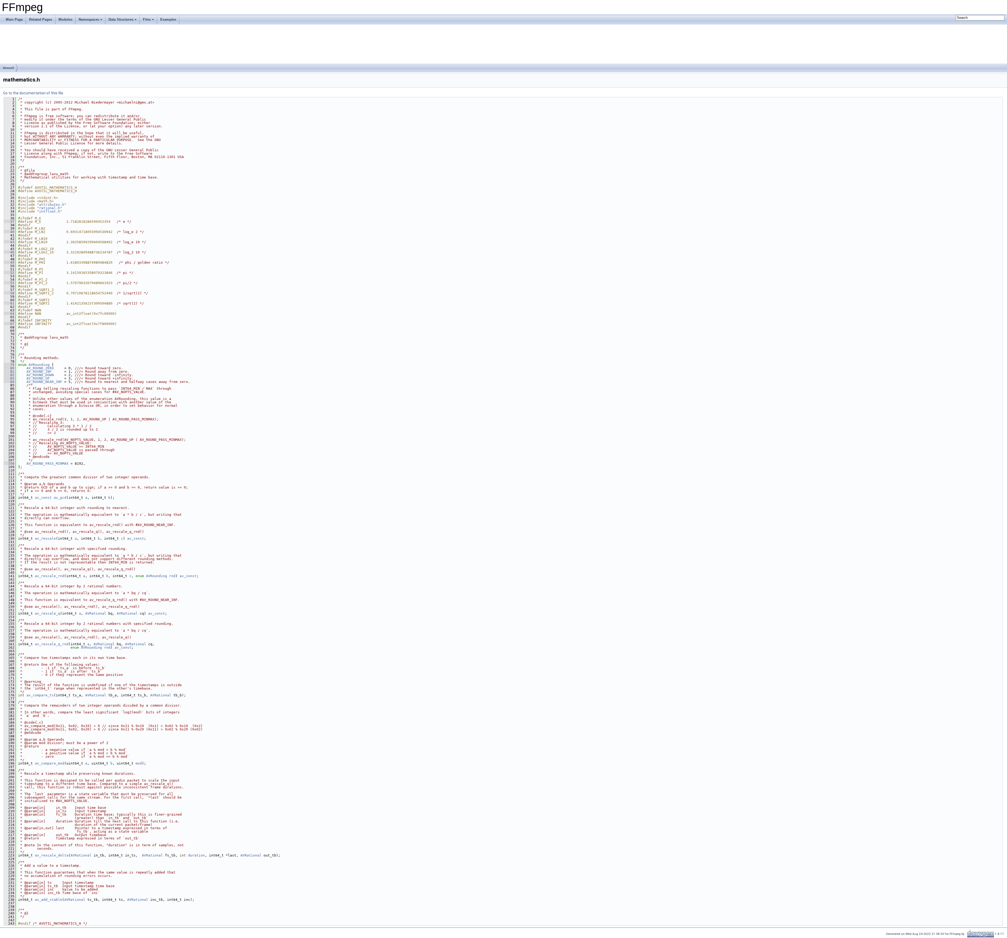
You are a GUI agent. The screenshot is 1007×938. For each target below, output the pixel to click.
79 (9, 365)
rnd (172, 576)
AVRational (95, 613)
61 (9, 303)
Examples (168, 19)
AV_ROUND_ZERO (40, 368)
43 (9, 242)
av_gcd (60, 498)
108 (9, 463)
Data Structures (121, 19)
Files (147, 19)
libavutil (8, 67)
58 (9, 293)
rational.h (49, 208)
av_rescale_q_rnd (51, 644)
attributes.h (51, 205)
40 (9, 232)
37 (9, 222)
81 (9, 371)
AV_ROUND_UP (38, 378)
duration (196, 855)
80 (9, 368)
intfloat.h (49, 211)
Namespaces (89, 19)
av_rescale (45, 538)
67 (9, 324)
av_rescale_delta (51, 855)
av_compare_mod (49, 763)
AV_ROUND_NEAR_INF (44, 382)
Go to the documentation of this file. (33, 93)
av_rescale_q (47, 613)
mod (139, 763)
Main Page (14, 19)
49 (9, 262)
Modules (65, 19)
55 (9, 283)
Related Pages (40, 19)
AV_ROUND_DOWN (40, 375)
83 (9, 378)
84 (9, 382)
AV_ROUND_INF (39, 371)
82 (9, 375)
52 (9, 273)
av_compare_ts (40, 695)
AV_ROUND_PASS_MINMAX (47, 463)
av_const (43, 498)
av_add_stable (48, 900)
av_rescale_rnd (49, 576)
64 (9, 314)
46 (9, 252)
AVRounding (39, 365)
